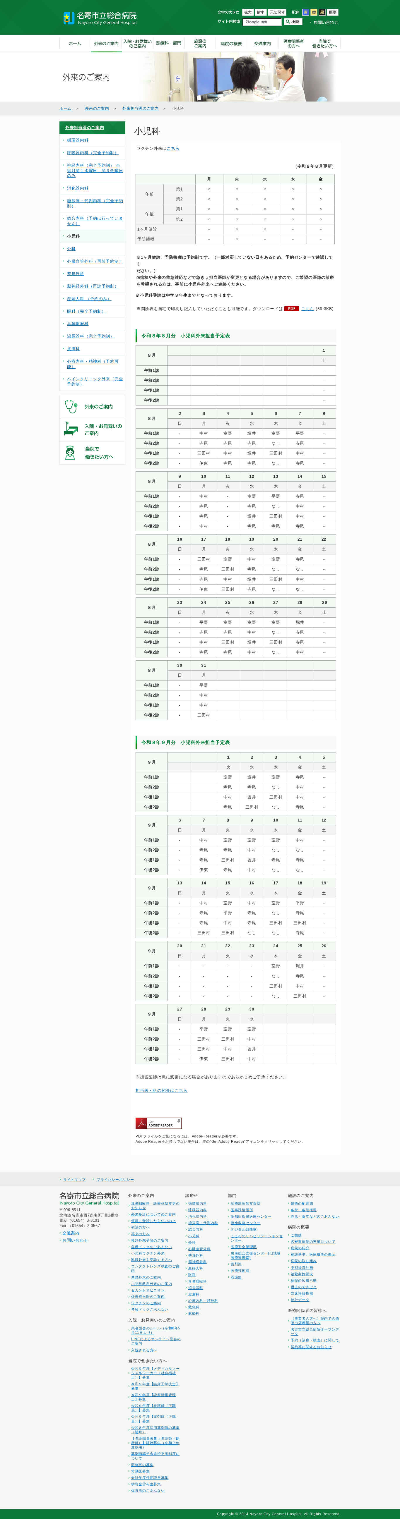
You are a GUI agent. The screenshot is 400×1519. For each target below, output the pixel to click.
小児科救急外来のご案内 (151, 1284)
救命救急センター (246, 1223)
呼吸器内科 (197, 1210)
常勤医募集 (140, 1471)
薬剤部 (236, 1264)
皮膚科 (73, 349)
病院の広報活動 (304, 1280)
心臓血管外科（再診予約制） (95, 261)
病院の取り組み (304, 1261)
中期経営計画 (302, 1267)
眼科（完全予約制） (86, 311)
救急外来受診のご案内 (149, 1240)
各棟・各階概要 (304, 1210)
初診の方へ (140, 1227)
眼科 (192, 1274)
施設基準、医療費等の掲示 (313, 1254)
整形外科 (75, 274)
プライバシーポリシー (115, 1180)
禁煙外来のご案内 (146, 1277)
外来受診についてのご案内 (153, 1214)
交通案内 (71, 1233)
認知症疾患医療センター (251, 1216)
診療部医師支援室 (246, 1203)
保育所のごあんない (148, 1490)
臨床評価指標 (302, 1293)
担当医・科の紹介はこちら (162, 1090)
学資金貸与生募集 (146, 1484)
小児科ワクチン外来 (148, 1253)
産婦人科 (195, 1268)
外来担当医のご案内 (140, 108)
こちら (173, 148)
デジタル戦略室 (244, 1229)
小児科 (193, 1236)
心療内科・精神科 (203, 1301)
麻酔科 (193, 1313)
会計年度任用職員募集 (149, 1478)
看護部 (236, 1277)
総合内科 (195, 1229)
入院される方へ (144, 1350)
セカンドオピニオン (148, 1290)
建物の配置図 (302, 1203)
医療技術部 (240, 1270)
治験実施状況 (302, 1274)
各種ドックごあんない (149, 1309)
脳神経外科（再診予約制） (93, 286)
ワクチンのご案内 (146, 1303)
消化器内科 (78, 188)
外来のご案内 (97, 108)
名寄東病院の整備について (313, 1241)
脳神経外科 (197, 1262)
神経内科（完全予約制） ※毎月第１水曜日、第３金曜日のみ (95, 170)
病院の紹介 (300, 1248)
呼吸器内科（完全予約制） (93, 153)
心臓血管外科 (199, 1249)
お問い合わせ (75, 1240)
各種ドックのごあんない (151, 1247)
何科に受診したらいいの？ (153, 1221)
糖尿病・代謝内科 (203, 1223)
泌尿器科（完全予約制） (90, 336)
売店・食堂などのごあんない (315, 1216)
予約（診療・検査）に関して (315, 1340)
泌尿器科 (195, 1288)
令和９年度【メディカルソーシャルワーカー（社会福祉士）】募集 (155, 1373)
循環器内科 (78, 140)
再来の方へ (140, 1234)
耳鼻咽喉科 (78, 324)
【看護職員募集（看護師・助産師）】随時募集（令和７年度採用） (155, 1442)
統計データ (300, 1300)
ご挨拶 (296, 1235)
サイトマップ (74, 1180)
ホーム (65, 108)
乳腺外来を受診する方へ (151, 1260)
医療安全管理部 (244, 1247)
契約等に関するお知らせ (311, 1347)
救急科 (193, 1307)
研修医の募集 (142, 1465)
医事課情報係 (242, 1210)
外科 (71, 249)
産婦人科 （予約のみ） (89, 299)
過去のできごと (304, 1287)
